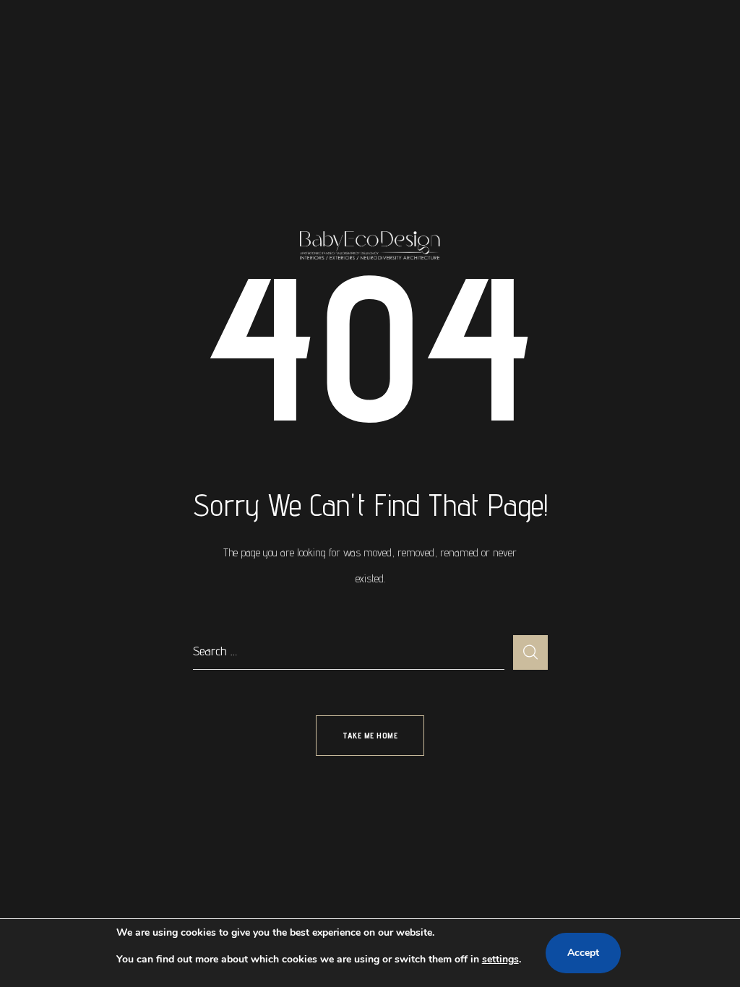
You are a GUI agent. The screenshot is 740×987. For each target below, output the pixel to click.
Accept (583, 953)
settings (500, 959)
